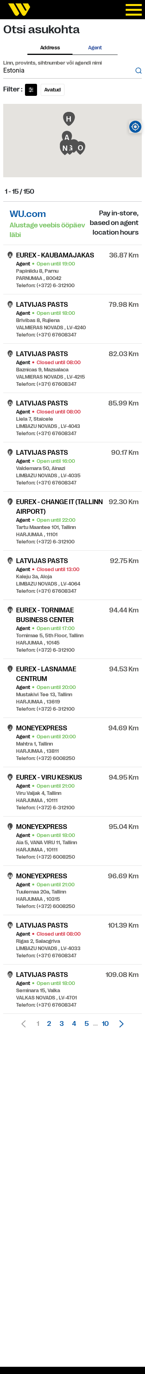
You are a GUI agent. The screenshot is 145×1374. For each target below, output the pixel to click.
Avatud (52, 90)
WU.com (28, 214)
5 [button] (87, 1023)
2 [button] (49, 1023)
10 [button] (105, 1023)
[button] (119, 1024)
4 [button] (74, 1023)
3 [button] (62, 1023)
